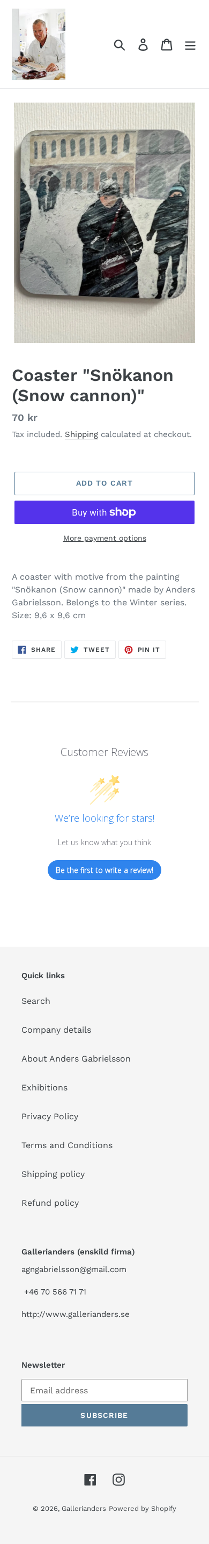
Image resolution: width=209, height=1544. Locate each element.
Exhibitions (44, 1087)
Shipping (81, 434)
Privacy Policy (49, 1116)
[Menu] (190, 44)
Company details (56, 1030)
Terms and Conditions (67, 1145)
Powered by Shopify (142, 1508)
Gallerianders (84, 1508)
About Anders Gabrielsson (76, 1059)
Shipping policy (53, 1174)
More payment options (104, 538)
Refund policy (50, 1203)
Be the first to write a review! (104, 870)
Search (35, 1001)
